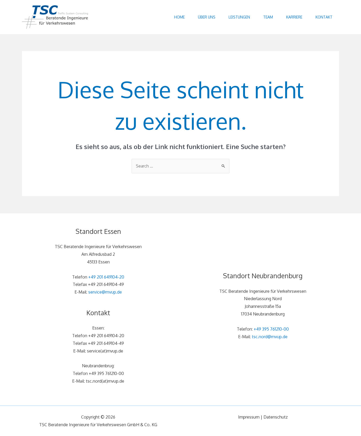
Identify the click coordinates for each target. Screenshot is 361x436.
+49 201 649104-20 (106, 277)
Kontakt (324, 17)
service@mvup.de (105, 292)
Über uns (206, 17)
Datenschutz (275, 417)
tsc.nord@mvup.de (270, 336)
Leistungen (239, 17)
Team (268, 17)
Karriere (294, 17)
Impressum (249, 417)
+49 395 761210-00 (271, 329)
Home (179, 17)
